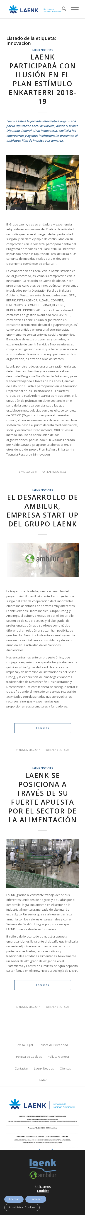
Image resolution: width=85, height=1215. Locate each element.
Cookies (43, 1191)
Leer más (42, 728)
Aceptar (14, 1199)
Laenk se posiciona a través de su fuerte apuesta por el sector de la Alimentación (42, 797)
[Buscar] (61, 9)
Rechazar (36, 1199)
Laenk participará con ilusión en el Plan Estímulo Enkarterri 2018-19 (42, 79)
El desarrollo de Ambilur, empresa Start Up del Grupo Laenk (42, 510)
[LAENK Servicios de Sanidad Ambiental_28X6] (35, 9)
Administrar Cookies (22, 1207)
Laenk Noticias (42, 50)
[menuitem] (61, 9)
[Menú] (72, 9)
